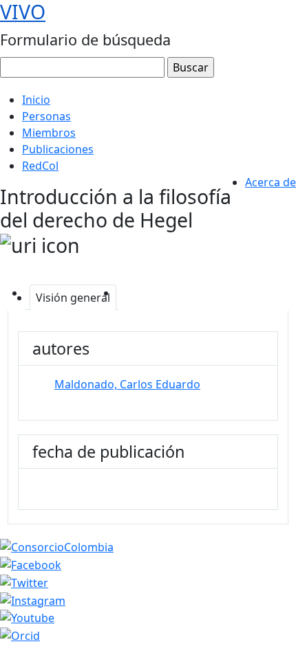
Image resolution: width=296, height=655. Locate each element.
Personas (46, 116)
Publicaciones (58, 149)
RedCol (40, 165)
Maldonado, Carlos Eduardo (127, 384)
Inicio (36, 99)
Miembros (49, 132)
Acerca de (270, 182)
